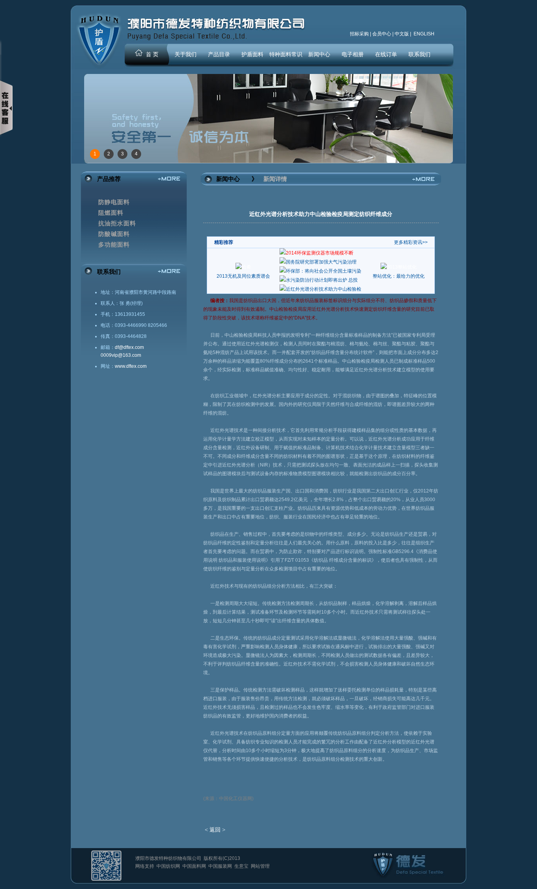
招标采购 (359, 34)
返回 (215, 829)
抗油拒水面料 (117, 223)
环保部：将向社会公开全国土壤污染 (323, 271)
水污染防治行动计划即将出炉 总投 (322, 280)
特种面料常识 (285, 54)
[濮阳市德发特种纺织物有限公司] (99, 68)
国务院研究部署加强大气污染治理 (321, 262)
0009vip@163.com (121, 355)
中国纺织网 (168, 866)
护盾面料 (252, 54)
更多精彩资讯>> (411, 242)
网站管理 (260, 866)
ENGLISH (423, 34)
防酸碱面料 (114, 234)
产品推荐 (109, 179)
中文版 (402, 34)
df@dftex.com (129, 347)
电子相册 (353, 54)
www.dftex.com (131, 366)
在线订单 (386, 54)
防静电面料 (114, 202)
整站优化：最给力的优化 (399, 276)
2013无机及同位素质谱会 (243, 276)
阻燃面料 (110, 213)
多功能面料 (114, 245)
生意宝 (242, 866)
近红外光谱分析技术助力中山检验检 (323, 289)
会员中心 (381, 34)
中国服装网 (220, 866)
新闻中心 (319, 54)
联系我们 (419, 54)
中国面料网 (194, 866)
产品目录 (219, 54)
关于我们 (186, 54)
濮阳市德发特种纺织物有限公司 (168, 858)
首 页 (152, 54)
